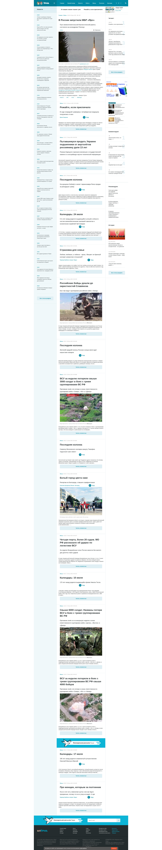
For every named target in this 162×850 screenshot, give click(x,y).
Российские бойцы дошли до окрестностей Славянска (76, 284)
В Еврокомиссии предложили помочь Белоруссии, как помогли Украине (116, 156)
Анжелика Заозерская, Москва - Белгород (69, 485)
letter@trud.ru (88, 846)
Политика (101, 3)
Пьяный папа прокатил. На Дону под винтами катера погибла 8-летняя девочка (45, 171)
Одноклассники (115, 831)
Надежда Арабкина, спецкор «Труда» (68, 259)
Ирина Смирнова (64, 117)
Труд (87, 117)
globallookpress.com (84, 63)
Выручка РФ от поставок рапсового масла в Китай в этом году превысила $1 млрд (44, 28)
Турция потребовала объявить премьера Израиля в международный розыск (45, 69)
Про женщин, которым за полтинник (80, 787)
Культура (109, 3)
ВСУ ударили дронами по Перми (44, 253)
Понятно (114, 848)
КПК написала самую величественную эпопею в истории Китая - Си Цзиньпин (116, 245)
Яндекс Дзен (115, 829)
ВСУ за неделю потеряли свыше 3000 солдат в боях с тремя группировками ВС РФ (78, 381)
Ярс (68, 97)
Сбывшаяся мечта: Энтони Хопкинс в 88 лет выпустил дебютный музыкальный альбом (45, 59)
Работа (87, 3)
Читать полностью (81, 129)
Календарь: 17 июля (71, 754)
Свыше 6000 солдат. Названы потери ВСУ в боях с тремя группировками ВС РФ (81, 613)
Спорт (87, 828)
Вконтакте (114, 828)
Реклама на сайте (103, 828)
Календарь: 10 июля (71, 577)
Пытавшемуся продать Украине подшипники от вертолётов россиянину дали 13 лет (78, 144)
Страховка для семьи (72, 250)
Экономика (75, 831)
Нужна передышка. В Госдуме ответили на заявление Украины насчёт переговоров (44, 107)
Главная (62, 3)
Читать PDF (118, 10)
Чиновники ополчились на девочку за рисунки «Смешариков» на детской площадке (45, 117)
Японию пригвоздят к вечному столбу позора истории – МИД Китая (117, 255)
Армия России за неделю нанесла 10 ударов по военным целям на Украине (45, 190)
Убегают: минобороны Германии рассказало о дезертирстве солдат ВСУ (44, 18)
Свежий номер (71, 3)
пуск (73, 97)
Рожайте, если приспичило (93, 9)
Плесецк (79, 97)
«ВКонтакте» (89, 322)
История (61, 833)
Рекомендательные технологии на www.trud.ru (104, 832)
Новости (80, 3)
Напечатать (97, 30)
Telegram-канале (88, 69)
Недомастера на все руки (115, 165)
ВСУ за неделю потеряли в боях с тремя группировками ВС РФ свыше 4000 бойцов (80, 681)
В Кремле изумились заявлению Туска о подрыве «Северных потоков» (44, 153)
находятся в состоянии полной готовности (70, 90)
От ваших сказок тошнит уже (71, 9)
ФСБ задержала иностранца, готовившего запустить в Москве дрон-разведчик (44, 279)
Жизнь (94, 3)
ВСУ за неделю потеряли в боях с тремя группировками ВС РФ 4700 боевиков (44, 210)
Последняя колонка (71, 179)
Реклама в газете (102, 829)
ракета (62, 97)
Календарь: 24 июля (71, 214)
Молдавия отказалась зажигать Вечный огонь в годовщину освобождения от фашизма (44, 79)
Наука (87, 831)
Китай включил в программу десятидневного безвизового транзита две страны (43, 237)
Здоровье (88, 829)
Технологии (88, 833)
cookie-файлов (83, 848)
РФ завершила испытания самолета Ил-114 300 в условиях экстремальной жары (45, 39)
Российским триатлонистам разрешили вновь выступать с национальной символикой (43, 89)
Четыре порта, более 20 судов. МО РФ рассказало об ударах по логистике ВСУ (79, 542)
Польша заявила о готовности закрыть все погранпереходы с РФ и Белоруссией (45, 49)
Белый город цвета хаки (74, 478)
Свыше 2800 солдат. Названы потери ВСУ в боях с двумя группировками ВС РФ (45, 200)
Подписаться (118, 820)
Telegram (114, 833)
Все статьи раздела (45, 298)
